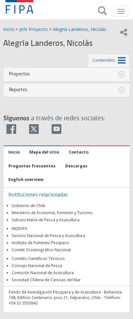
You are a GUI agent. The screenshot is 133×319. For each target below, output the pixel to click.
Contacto (78, 152)
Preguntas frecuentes (32, 166)
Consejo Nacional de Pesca (37, 265)
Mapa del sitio (44, 152)
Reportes (18, 90)
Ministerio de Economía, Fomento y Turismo (52, 212)
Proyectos (19, 74)
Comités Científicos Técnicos (38, 258)
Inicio (8, 29)
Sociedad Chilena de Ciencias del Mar (46, 279)
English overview (26, 179)
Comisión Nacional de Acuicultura (43, 272)
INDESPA (19, 228)
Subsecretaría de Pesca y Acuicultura (45, 219)
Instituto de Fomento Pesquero (40, 242)
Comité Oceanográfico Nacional (41, 249)
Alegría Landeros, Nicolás (79, 29)
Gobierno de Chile (28, 205)
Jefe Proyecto (33, 29)
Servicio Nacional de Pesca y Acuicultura (48, 235)
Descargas (76, 166)
